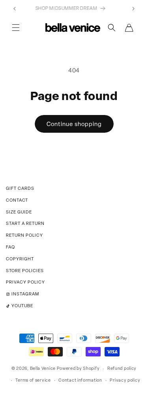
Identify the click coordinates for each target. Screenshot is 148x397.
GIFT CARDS (20, 188)
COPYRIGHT (20, 259)
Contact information (80, 380)
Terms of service (33, 380)
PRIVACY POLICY (25, 282)
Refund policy (122, 368)
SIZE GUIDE (19, 212)
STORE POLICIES (25, 270)
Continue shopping (74, 124)
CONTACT (17, 200)
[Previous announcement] (14, 8)
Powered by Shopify (78, 368)
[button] (15, 27)
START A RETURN (25, 223)
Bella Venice (43, 368)
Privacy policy (125, 380)
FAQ (10, 247)
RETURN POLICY (24, 235)
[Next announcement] (133, 8)
